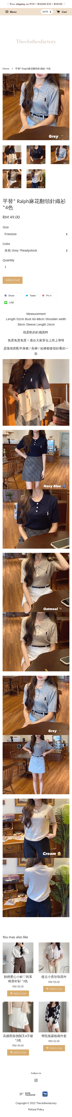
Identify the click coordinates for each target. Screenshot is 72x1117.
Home (6, 68)
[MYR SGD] (47, 11)
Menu (13, 11)
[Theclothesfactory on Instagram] (36, 1080)
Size (6, 227)
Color (6, 244)
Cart (64, 11)
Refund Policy (36, 1109)
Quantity (8, 260)
